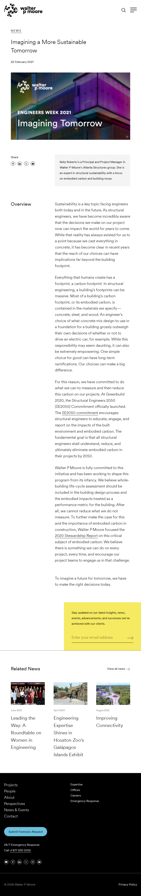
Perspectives (14, 803)
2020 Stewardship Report (76, 535)
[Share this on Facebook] (13, 164)
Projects (11, 785)
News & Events (16, 810)
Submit (130, 638)
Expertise (76, 784)
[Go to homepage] (23, 10)
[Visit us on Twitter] (26, 862)
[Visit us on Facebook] (13, 862)
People (9, 791)
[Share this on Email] (33, 164)
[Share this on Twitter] (26, 164)
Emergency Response (84, 801)
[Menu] (133, 10)
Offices (75, 790)
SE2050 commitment (80, 412)
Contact (11, 816)
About (9, 797)
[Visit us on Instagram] (32, 862)
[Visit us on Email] (39, 862)
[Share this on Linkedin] (19, 164)
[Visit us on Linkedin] (19, 862)
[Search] (123, 10)
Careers (75, 795)
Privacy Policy (128, 884)
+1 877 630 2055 (20, 850)
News (16, 30)
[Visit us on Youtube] (6, 862)
